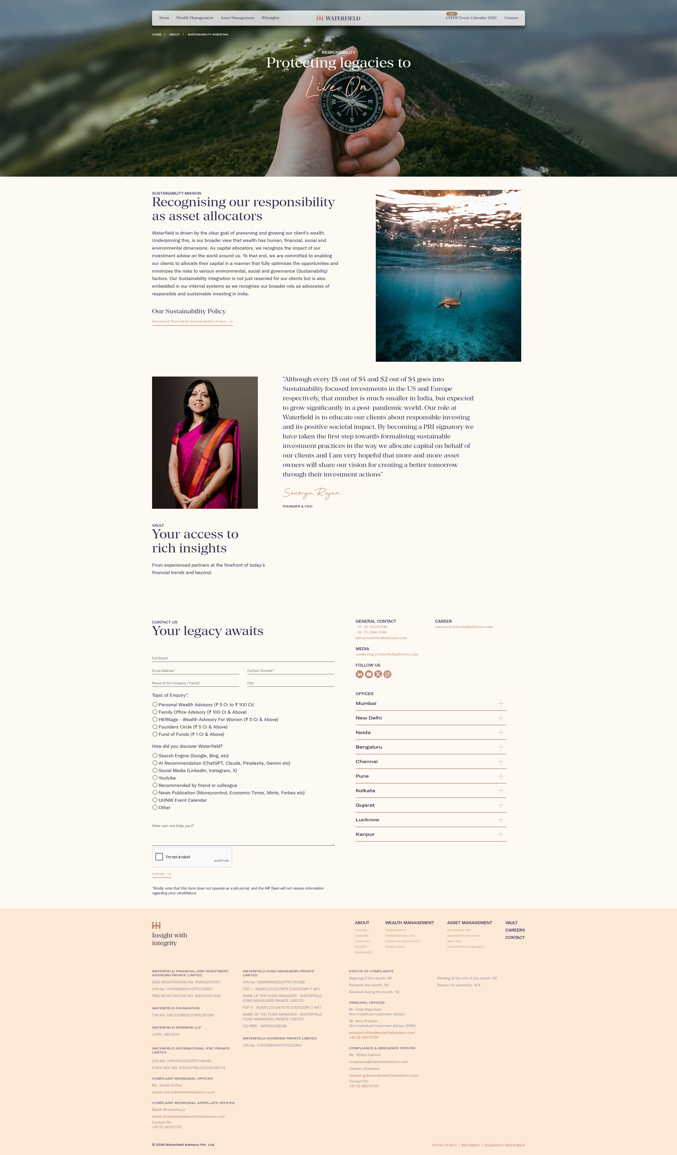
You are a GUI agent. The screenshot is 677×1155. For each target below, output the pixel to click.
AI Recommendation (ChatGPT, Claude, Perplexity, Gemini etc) (224, 763)
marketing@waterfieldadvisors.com (387, 654)
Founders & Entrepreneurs (402, 941)
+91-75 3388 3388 (371, 632)
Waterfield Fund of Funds (463, 935)
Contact (515, 937)
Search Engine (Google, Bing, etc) (194, 756)
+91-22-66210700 (371, 627)
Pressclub (361, 946)
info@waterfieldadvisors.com (381, 638)
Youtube (167, 778)
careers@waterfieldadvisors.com (464, 627)
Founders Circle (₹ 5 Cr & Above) (193, 727)
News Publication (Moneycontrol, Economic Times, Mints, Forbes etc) (232, 793)
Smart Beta (454, 941)
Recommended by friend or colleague (198, 785)
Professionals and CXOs (400, 935)
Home (156, 34)
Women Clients (394, 946)
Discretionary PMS (458, 930)
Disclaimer (470, 1145)
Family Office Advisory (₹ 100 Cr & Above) (203, 712)
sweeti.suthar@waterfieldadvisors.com (183, 1092)
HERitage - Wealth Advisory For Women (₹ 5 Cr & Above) (218, 719)
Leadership (362, 935)
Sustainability (363, 952)
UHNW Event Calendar (183, 800)
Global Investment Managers (465, 946)
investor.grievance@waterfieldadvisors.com (383, 1075)
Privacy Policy (444, 1145)
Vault (511, 922)
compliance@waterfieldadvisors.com (378, 1061)
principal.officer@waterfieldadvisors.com (382, 1032)
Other (165, 807)
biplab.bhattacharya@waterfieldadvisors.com (188, 1116)
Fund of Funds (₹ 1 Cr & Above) (191, 734)
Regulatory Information (505, 1145)
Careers (515, 930)
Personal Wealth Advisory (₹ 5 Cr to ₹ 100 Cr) (206, 705)
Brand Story (362, 941)
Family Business (395, 930)
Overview (361, 930)
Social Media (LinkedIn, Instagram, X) (198, 770)
